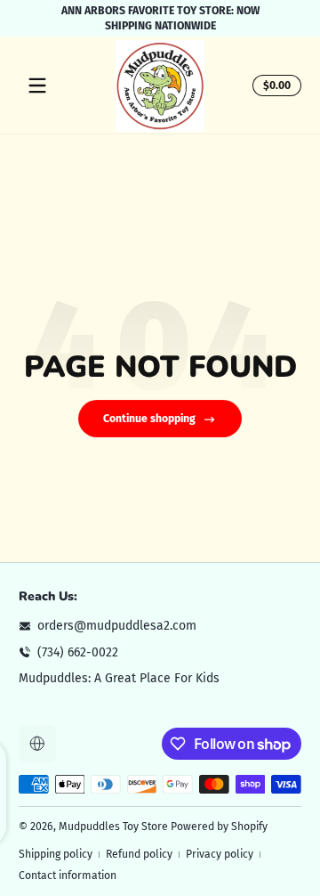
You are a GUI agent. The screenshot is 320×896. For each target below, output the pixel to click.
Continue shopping (149, 418)
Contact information (67, 875)
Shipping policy (55, 854)
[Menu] (37, 85)
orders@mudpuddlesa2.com (116, 625)
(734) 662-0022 (77, 652)
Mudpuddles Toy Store (113, 826)
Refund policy (139, 854)
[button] (274, 85)
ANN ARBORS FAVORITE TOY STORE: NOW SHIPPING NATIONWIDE (160, 18)
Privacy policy (219, 854)
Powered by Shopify (219, 826)
